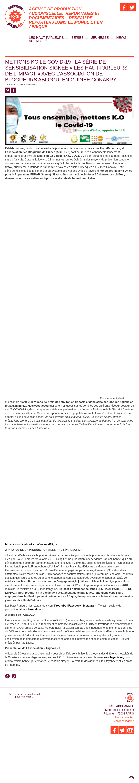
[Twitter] (132, 7)
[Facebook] (124, 7)
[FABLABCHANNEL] (15, 16)
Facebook (13, 90)
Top (131, 777)
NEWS (121, 37)
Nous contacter (124, 717)
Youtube (60, 605)
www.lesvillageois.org (111, 657)
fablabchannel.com (30, 609)
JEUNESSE (100, 37)
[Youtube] (130, 730)
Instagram (89, 605)
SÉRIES (77, 37)
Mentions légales (123, 721)
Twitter (7, 90)
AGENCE (36, 41)
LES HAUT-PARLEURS (46, 37)
